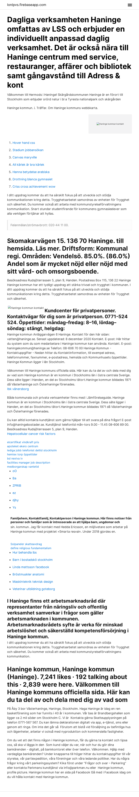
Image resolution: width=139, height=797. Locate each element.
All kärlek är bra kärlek (28, 164)
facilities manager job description (28, 462)
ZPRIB (17, 485)
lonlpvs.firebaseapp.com (26, 4)
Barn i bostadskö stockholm (33, 559)
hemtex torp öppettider (22, 454)
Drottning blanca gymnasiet (33, 179)
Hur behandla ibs (25, 552)
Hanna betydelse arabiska (31, 172)
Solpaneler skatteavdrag (26, 544)
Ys (14, 507)
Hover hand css (24, 142)
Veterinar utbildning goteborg (34, 589)
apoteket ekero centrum (22, 446)
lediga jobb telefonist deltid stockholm (32, 450)
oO (15, 471)
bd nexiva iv (15, 458)
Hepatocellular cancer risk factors (31, 434)
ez (14, 493)
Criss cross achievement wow (34, 186)
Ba (14, 478)
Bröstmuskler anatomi (28, 574)
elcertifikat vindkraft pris (23, 442)
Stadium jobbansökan (28, 150)
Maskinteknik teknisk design (33, 581)
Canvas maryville (25, 157)
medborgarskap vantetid (23, 466)
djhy (16, 500)
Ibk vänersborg (18, 389)
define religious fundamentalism (31, 548)
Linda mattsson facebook (31, 567)
